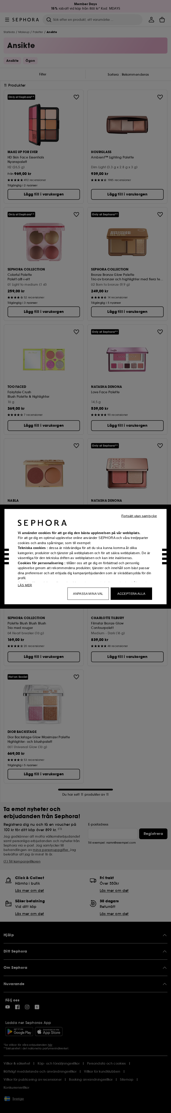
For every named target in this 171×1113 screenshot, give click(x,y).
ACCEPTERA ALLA (131, 593)
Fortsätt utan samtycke (139, 516)
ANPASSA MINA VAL (88, 593)
